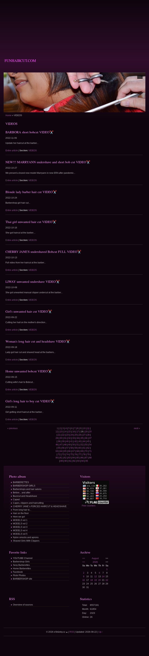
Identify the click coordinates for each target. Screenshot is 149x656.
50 (73, 444)
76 (75, 454)
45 (88, 441)
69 (82, 451)
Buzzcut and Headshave (25, 496)
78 (84, 454)
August (95, 558)
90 (66, 461)
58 (71, 448)
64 (61, 451)
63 (57, 451)
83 (69, 457)
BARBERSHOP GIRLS (24, 485)
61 (84, 448)
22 (63, 435)
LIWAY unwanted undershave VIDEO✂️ (32, 281)
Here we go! (19, 516)
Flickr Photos (19, 575)
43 (80, 441)
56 (63, 448)
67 (73, 451)
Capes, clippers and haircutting (28, 503)
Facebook (18, 572)
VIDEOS (33, 150)
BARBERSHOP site (22, 579)
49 (69, 444)
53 (86, 444)
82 (65, 457)
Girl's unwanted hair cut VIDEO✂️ (28, 311)
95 (86, 461)
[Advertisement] (74, 25)
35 (82, 438)
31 (65, 438)
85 (77, 457)
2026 (95, 562)
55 (59, 448)
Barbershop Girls (21, 561)
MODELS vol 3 (20, 527)
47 (61, 444)
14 (65, 431)
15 (69, 431)
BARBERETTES (21, 482)
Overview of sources (23, 604)
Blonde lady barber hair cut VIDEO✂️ (31, 192)
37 (90, 438)
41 (71, 441)
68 (77, 451)
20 (90, 431)
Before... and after (21, 492)
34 (77, 438)
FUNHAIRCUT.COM (20, 60)
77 (80, 454)
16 (73, 431)
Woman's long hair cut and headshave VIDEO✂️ (37, 341)
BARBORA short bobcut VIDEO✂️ (29, 132)
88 (90, 457)
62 (88, 448)
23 (67, 435)
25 (75, 435)
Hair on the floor (21, 513)
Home (8, 115)
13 (61, 431)
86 (82, 457)
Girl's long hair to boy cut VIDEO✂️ (29, 401)
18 (91, 580)
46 (57, 444)
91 (70, 461)
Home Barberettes (22, 568)
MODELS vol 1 (20, 520)
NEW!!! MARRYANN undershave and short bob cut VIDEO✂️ (47, 162)
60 (80, 448)
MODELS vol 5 (20, 534)
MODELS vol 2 (20, 523)
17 (77, 431)
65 (65, 451)
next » (137, 428)
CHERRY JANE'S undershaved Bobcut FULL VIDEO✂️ (43, 251)
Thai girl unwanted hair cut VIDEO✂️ (30, 222)
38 (59, 441)
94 (82, 461)
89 (61, 461)
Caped (16, 499)
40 (67, 441)
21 (59, 435)
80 (57, 457)
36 (86, 438)
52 (82, 444)
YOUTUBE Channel (23, 558)
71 (90, 451)
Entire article (11, 150)
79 (88, 454)
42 (75, 441)
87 (86, 457)
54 (90, 444)
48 (65, 444)
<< (83, 558)
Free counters (88, 505)
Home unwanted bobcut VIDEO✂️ (28, 371)
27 (84, 435)
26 (80, 435)
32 (69, 438)
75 (71, 454)
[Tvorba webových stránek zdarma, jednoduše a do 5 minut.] (67, 632)
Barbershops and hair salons (27, 489)
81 (61, 457)
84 (73, 457)
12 (57, 431)
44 (84, 441)
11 (88, 428)
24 (71, 435)
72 (59, 454)
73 (63, 454)
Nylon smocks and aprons (26, 537)
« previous (12, 428)
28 (88, 435)
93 (78, 461)
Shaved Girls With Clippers (26, 541)
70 (86, 451)
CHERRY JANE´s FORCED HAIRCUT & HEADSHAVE (40, 506)
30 (61, 438)
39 (63, 441)
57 (67, 448)
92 (74, 461)
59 (75, 448)
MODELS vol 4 (20, 530)
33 (73, 438)
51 (77, 444)
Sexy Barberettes (21, 565)
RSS (71, 632)
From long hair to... (22, 510)
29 (57, 438)
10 (84, 428)
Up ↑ (100, 632)
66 (69, 451)
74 (67, 454)
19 (86, 431)
